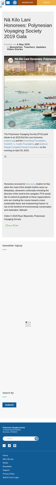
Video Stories (15, 49)
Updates (41, 47)
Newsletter (16, 47)
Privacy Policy (9, 474)
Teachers (29, 47)
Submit (36, 439)
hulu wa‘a (30, 184)
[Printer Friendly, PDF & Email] (11, 225)
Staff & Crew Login (11, 477)
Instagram (14, 445)
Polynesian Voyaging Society (2, 2)
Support (6, 470)
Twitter (9, 445)
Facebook (4, 445)
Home (5, 455)
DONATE (46, 3)
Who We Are (8, 459)
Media (5, 463)
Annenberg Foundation (34, 141)
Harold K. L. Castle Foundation (19, 144)
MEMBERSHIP (27, 3)
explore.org (9, 141)
